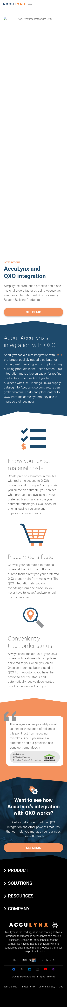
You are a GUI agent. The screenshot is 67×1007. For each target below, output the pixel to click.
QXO (59, 355)
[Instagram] (37, 969)
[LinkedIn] (29, 969)
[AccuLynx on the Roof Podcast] (53, 969)
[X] (21, 969)
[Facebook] (13, 969)
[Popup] (62, 4)
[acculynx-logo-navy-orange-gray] (17, 4)
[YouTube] (45, 969)
